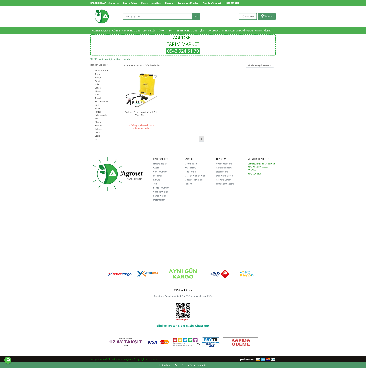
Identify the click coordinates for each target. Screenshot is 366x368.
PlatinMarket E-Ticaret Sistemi (174, 365)
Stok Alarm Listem (224, 175)
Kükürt (156, 179)
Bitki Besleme (101, 101)
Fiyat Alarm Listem (225, 183)
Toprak (98, 98)
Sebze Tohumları (161, 187)
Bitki (97, 105)
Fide (97, 94)
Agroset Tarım (101, 70)
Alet (97, 118)
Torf (155, 183)
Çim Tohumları (160, 171)
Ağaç (97, 81)
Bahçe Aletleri (101, 115)
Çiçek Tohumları (161, 191)
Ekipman (99, 125)
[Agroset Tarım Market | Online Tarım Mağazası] (102, 16)
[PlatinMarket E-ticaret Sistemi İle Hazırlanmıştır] (247, 359)
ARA (196, 16)
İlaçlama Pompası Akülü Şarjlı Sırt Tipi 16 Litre (141, 113)
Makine (98, 122)
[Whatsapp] (7, 360)
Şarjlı (97, 135)
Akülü (97, 132)
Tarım (97, 74)
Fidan (97, 84)
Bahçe (98, 77)
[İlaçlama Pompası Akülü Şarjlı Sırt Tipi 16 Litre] (141, 90)
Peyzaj (98, 111)
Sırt (96, 139)
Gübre (156, 167)
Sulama (98, 129)
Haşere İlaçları (160, 163)
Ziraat (98, 108)
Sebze (98, 87)
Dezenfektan (159, 199)
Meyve (98, 91)
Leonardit (157, 175)
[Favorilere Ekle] (155, 76)
